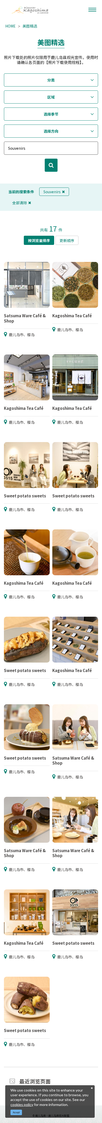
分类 (51, 80)
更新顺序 (67, 240)
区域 (51, 97)
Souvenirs (52, 191)
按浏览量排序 (39, 240)
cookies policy (21, 1104)
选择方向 (51, 131)
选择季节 (51, 114)
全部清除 (19, 202)
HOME (10, 26)
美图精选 (29, 26)
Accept (16, 1112)
